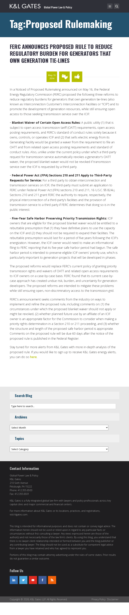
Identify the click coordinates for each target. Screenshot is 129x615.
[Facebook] (42, 580)
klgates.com (20, 514)
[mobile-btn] (110, 6)
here (33, 357)
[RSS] (52, 580)
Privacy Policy (98, 599)
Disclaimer (112, 599)
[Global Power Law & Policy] (41, 6)
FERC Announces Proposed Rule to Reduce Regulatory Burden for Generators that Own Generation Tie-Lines (61, 53)
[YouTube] (33, 580)
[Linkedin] (14, 580)
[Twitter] (23, 580)
